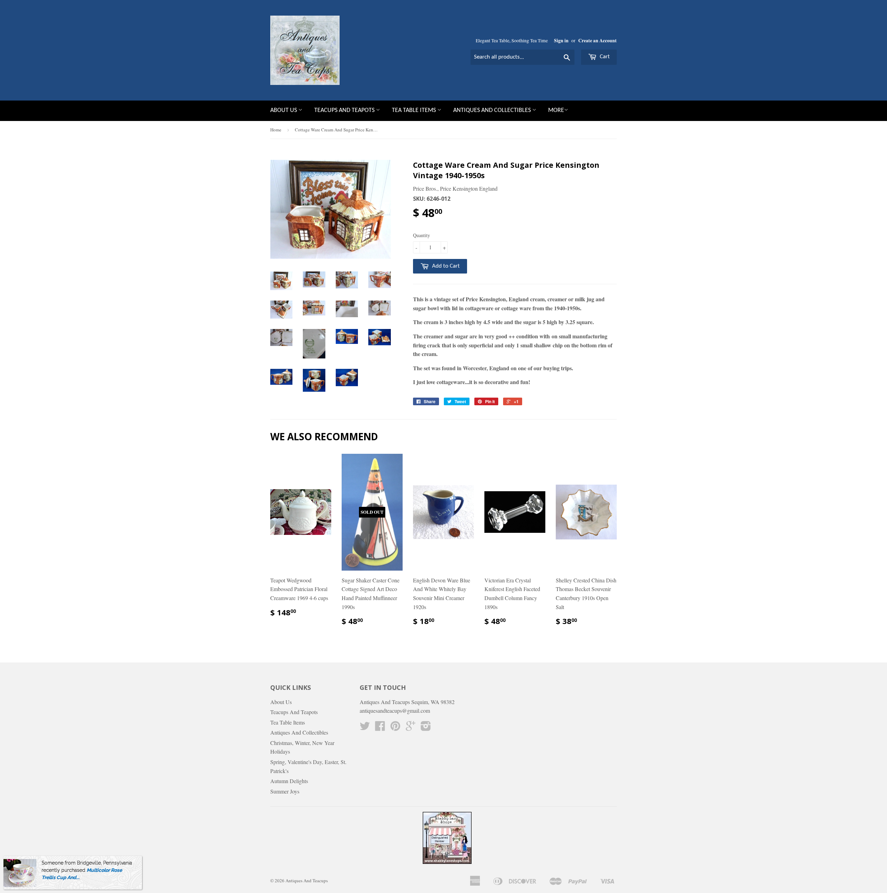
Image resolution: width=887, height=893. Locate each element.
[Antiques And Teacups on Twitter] (365, 727)
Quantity (421, 235)
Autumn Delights (289, 780)
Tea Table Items (414, 110)
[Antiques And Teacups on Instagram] (426, 727)
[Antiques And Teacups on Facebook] (380, 727)
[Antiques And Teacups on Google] (410, 727)
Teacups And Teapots (345, 110)
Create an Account (597, 40)
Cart (604, 57)
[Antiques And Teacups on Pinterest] (395, 727)
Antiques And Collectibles (492, 110)
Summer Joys (284, 791)
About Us (284, 110)
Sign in (561, 40)
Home (275, 130)
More (556, 110)
